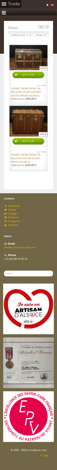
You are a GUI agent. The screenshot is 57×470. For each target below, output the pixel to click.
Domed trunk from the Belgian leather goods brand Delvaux (26, 158)
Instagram (13, 221)
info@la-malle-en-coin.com (20, 247)
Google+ (12, 213)
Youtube (12, 225)
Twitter (11, 209)
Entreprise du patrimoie (25, 435)
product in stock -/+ (19, 35)
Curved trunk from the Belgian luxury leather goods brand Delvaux (26, 92)
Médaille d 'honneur (22, 382)
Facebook (13, 206)
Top (45, 455)
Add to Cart (28, 75)
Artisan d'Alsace (19, 328)
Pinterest (13, 217)
